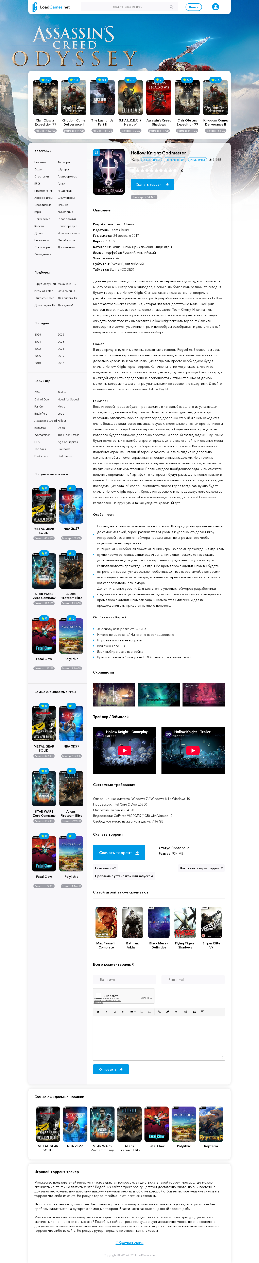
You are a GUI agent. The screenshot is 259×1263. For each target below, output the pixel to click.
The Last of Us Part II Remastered (102, 122)
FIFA (37, 442)
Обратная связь (129, 1243)
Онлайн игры (66, 240)
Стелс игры (42, 247)
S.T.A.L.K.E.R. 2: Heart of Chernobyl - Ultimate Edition (130, 122)
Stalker (62, 392)
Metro (61, 406)
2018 (37, 363)
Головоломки (67, 219)
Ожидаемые (42, 254)
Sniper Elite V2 (211, 945)
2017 (61, 363)
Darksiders (41, 456)
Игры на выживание (65, 208)
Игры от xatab (43, 291)
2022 (37, 349)
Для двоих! (65, 305)
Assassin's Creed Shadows (158, 122)
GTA (37, 392)
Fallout (62, 420)
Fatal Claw (44, 659)
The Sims (40, 449)
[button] (98, 1012)
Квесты (39, 226)
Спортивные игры (42, 208)
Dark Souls (65, 456)
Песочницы (41, 240)
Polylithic (71, 659)
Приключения (43, 190)
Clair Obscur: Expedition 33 (45, 122)
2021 (61, 349)
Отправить (108, 1069)
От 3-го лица (66, 291)
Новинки (40, 162)
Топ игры (64, 162)
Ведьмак (40, 428)
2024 (37, 341)
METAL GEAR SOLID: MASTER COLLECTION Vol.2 (44, 530)
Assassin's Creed (45, 420)
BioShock (64, 449)
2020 (37, 356)
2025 (61, 334)
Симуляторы (66, 198)
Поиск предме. (68, 226)
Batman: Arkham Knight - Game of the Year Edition (132, 945)
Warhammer (42, 435)
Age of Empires (68, 442)
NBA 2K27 (71, 529)
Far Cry (39, 406)
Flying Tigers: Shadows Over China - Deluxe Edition (185, 945)
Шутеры (63, 169)
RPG (37, 183)
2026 (37, 334)
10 (175, 170)
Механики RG (67, 284)
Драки (38, 233)
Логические (42, 219)
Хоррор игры (43, 198)
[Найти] (171, 7)
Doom (62, 428)
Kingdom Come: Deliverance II (74, 122)
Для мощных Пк (44, 305)
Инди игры (65, 190)
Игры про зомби (69, 233)
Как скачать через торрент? (201, 868)
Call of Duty (42, 399)
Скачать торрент (150, 184)
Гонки (61, 183)
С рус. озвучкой (45, 284)
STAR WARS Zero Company (44, 595)
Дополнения (66, 247)
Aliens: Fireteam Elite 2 (71, 595)
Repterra (211, 1146)
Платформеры (67, 176)
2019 (61, 356)
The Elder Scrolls (68, 435)
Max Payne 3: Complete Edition (106, 945)
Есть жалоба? (105, 868)
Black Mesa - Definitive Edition (158, 945)
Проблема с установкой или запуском (124, 876)
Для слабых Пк (67, 298)
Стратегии (41, 176)
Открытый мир (44, 298)
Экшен (38, 169)
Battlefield (40, 413)
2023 (61, 341)
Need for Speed (68, 399)
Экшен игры (151, 160)
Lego (61, 413)
